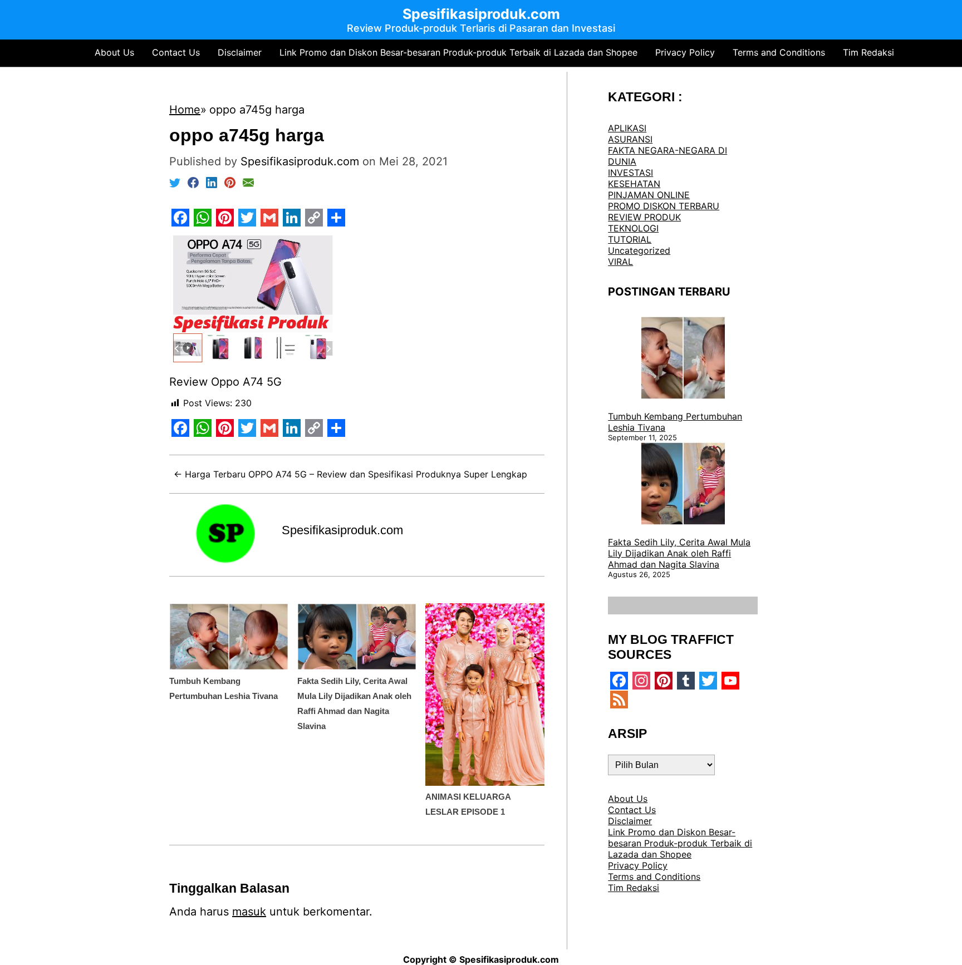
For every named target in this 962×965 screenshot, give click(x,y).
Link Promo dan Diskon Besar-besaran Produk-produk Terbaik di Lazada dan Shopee (458, 52)
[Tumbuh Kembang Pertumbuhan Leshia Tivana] (683, 359)
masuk (249, 911)
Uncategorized (639, 250)
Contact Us (176, 52)
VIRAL (620, 261)
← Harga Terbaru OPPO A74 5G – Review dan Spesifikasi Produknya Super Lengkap (350, 474)
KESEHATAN (634, 183)
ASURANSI (630, 139)
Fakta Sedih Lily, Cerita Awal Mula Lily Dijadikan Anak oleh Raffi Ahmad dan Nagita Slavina (679, 553)
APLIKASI (627, 128)
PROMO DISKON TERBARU (663, 205)
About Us (114, 52)
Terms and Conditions (779, 52)
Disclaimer (240, 52)
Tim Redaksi (868, 52)
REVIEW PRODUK (644, 217)
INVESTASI (630, 172)
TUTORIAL (629, 239)
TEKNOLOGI (633, 228)
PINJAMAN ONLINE (649, 194)
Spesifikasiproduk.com (342, 530)
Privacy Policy (685, 52)
